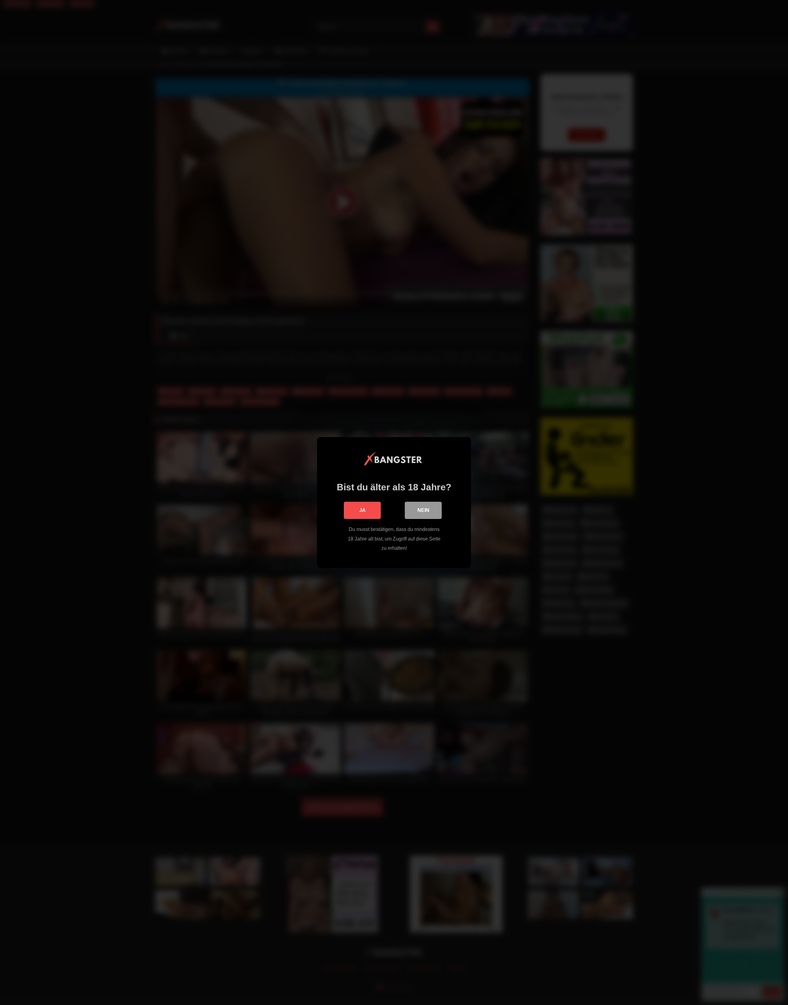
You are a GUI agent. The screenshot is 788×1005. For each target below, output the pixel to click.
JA (362, 510)
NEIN (423, 510)
